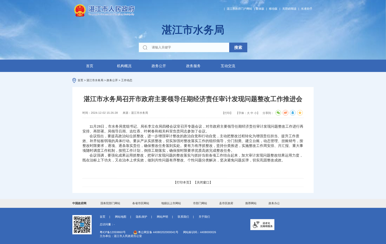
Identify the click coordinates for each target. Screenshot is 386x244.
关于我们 (204, 216)
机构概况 (124, 66)
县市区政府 (226, 203)
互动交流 (228, 66)
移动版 (273, 8)
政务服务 (193, 66)
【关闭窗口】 (203, 182)
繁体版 (260, 8)
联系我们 (183, 216)
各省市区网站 (140, 203)
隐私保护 (141, 216)
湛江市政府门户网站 (239, 8)
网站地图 (120, 216)
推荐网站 (251, 203)
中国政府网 (79, 203)
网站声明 (162, 216)
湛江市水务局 (94, 80)
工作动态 (126, 80)
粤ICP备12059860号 (113, 232)
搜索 (238, 47)
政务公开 (159, 66)
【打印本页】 (183, 182)
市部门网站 (200, 203)
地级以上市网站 (171, 203)
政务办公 (274, 203)
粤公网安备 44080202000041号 (157, 232)
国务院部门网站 (110, 203)
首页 (89, 66)
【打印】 (227, 113)
